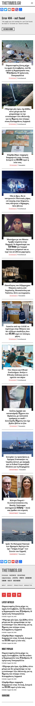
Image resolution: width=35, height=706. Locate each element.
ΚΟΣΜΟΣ (13, 554)
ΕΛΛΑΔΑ (13, 78)
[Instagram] (9, 595)
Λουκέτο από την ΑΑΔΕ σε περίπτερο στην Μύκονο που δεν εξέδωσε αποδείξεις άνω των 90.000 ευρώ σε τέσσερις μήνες (17, 331)
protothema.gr (21, 78)
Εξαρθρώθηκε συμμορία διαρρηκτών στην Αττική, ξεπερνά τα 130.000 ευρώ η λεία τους (17, 158)
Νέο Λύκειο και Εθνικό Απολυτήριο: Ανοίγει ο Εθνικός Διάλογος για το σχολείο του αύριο (17, 373)
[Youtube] (19, 595)
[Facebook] (4, 595)
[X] (14, 595)
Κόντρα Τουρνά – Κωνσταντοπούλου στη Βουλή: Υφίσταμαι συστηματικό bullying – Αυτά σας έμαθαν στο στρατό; (17, 505)
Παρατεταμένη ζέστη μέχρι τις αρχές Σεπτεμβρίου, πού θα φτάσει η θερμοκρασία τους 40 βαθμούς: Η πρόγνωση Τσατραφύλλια (17, 70)
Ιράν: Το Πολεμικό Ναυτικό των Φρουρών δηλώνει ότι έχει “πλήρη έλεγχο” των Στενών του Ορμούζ (17, 547)
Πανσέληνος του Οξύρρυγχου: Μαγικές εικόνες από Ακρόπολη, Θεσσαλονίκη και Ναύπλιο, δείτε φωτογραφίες (17, 289)
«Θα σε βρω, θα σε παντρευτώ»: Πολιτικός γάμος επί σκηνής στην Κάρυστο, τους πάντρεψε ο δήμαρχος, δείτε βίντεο (17, 201)
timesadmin (21, 165)
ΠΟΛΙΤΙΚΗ (13, 469)
